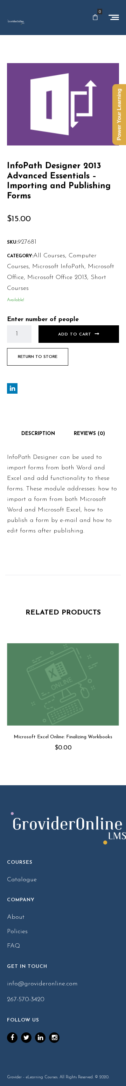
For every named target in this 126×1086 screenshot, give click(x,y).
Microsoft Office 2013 (57, 277)
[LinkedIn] (40, 1037)
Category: (20, 256)
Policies (17, 932)
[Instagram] (54, 1037)
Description (38, 433)
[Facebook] (12, 1037)
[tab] (38, 434)
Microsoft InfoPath (58, 267)
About (15, 917)
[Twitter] (26, 1037)
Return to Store (37, 357)
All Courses (49, 256)
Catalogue (22, 880)
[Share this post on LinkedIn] (12, 388)
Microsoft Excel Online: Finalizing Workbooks (63, 737)
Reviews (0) (89, 433)
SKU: (12, 242)
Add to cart (74, 334)
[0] (95, 17)
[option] (63, 707)
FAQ (13, 946)
